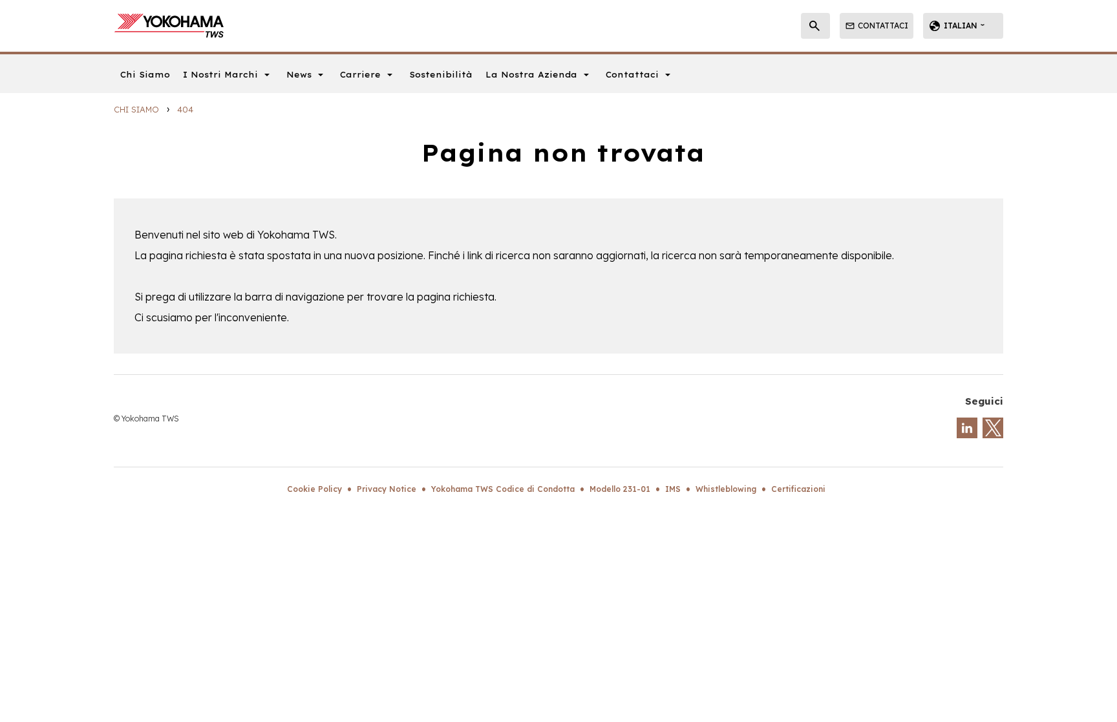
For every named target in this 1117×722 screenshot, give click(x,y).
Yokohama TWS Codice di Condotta (503, 489)
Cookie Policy (314, 489)
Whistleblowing (726, 489)
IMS (673, 489)
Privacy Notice (386, 489)
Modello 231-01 (620, 489)
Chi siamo (136, 109)
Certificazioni (798, 489)
